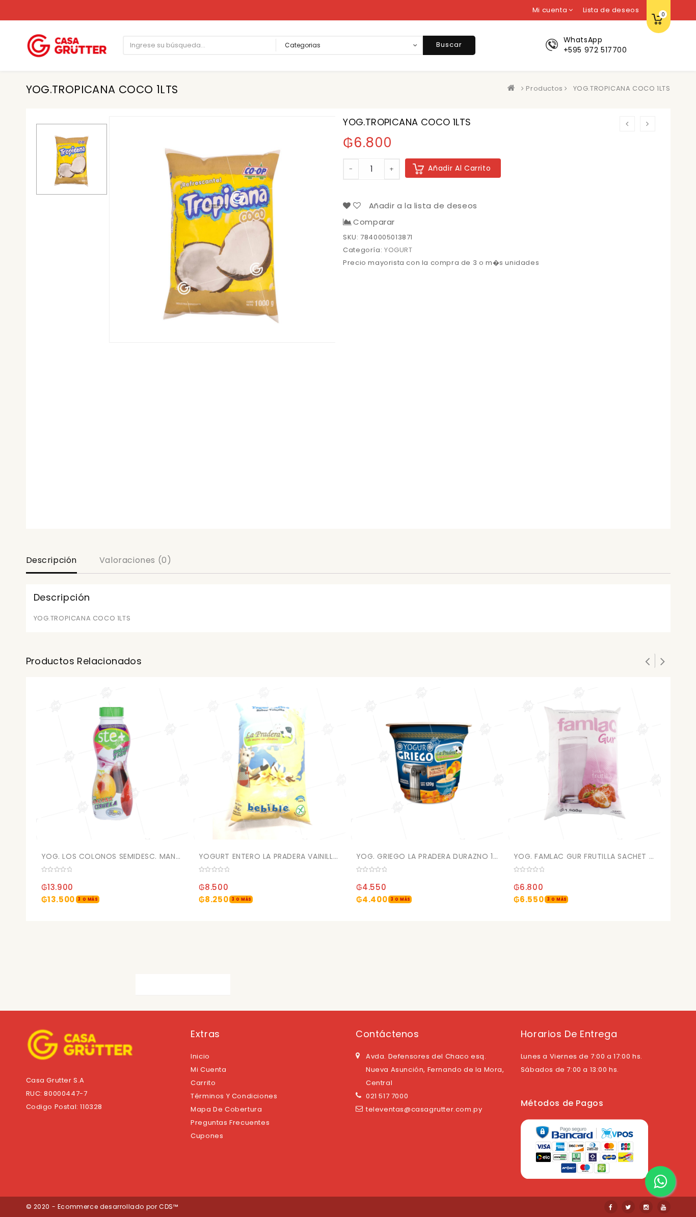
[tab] (51, 561)
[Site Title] (67, 45)
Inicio (200, 1056)
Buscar (449, 44)
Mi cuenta (208, 1069)
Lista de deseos (611, 10)
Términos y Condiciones (234, 1096)
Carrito (203, 1083)
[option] (71, 159)
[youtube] (664, 1206)
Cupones (207, 1136)
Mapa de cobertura (226, 1109)
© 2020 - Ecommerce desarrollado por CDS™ (102, 1206)
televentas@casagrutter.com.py (424, 1109)
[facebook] (611, 1206)
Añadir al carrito (459, 168)
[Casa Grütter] (513, 88)
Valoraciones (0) (135, 560)
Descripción (51, 560)
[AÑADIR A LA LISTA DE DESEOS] (74, 834)
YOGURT (398, 250)
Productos (544, 88)
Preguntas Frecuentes (230, 1122)
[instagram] (646, 1206)
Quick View (95, 834)
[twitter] (628, 1206)
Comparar (374, 222)
